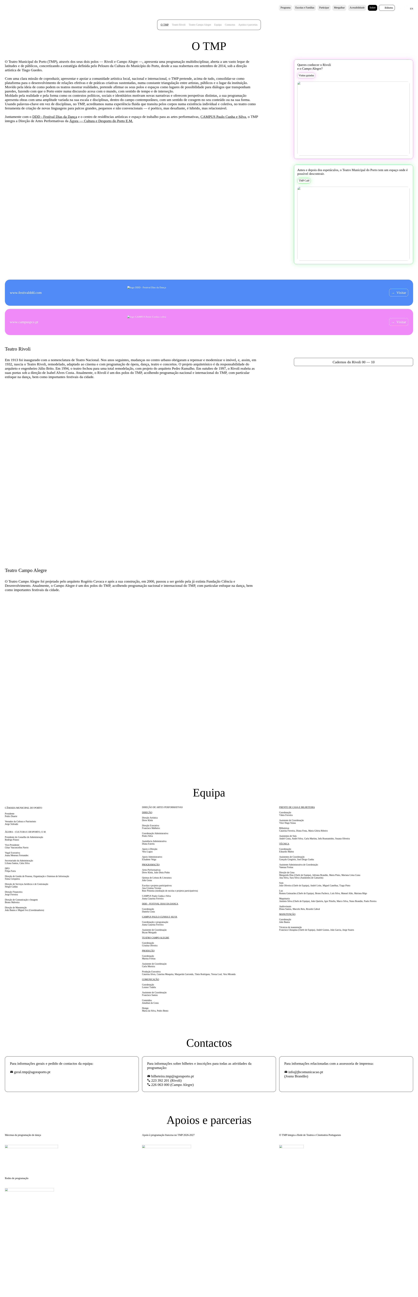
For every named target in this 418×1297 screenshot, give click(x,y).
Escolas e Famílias (304, 7)
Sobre (373, 7)
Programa (285, 7)
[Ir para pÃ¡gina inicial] (14, 13)
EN (411, 8)
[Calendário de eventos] (406, 9)
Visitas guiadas (306, 75)
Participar (324, 7)
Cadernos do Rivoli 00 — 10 (354, 362)
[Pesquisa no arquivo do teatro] (400, 9)
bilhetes (389, 7)
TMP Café (304, 180)
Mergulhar (339, 7)
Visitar (398, 293)
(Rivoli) (166, 1080)
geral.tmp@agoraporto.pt (32, 1072)
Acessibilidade (357, 7)
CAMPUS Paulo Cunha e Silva (223, 117)
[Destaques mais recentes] (42, 468)
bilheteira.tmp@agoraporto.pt (172, 1076)
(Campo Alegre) (172, 1085)
